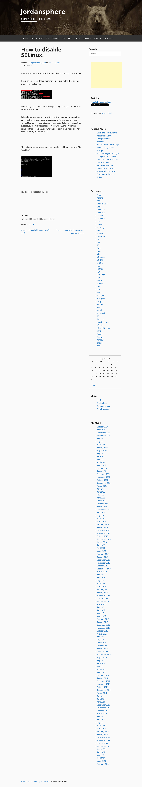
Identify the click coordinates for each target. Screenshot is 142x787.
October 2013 (102, 710)
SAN (98, 307)
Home (25, 38)
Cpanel (100, 215)
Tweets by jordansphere (101, 102)
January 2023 (102, 447)
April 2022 (101, 462)
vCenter (100, 325)
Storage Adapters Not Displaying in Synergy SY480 (106, 174)
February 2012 (103, 764)
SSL (98, 316)
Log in (99, 400)
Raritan (100, 304)
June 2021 (101, 492)
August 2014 (102, 693)
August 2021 (102, 486)
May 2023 (100, 441)
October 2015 (102, 651)
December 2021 (103, 474)
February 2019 (103, 554)
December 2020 (103, 509)
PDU (99, 289)
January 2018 (102, 592)
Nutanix (100, 283)
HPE (98, 242)
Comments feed (103, 406)
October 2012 (102, 743)
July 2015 (100, 660)
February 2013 (103, 731)
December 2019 (103, 530)
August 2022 (102, 450)
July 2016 (100, 636)
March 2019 (101, 551)
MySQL (100, 263)
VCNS (99, 331)
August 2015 (102, 657)
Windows (98, 38)
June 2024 (101, 429)
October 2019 (102, 536)
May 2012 (100, 755)
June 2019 (101, 545)
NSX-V (99, 280)
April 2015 (101, 669)
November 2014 (103, 684)
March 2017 (101, 616)
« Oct (93, 385)
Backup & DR (37, 38)
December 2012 (103, 737)
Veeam (99, 334)
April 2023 (101, 444)
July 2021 (100, 489)
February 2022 (103, 468)
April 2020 (101, 518)
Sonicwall (101, 313)
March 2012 (101, 761)
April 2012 (101, 758)
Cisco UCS (101, 212)
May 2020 (100, 515)
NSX (98, 272)
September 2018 (104, 568)
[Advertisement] (106, 75)
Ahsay (99, 195)
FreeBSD (100, 233)
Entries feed (102, 403)
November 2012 (103, 740)
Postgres (100, 295)
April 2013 (101, 725)
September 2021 (104, 483)
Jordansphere (43, 11)
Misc (78, 38)
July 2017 (100, 607)
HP (98, 239)
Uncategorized (103, 322)
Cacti (99, 206)
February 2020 (103, 524)
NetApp (100, 269)
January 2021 (102, 506)
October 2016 (102, 631)
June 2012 (101, 752)
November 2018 (103, 563)
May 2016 (100, 639)
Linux (70, 38)
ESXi (98, 230)
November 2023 (103, 435)
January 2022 (102, 471)
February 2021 (103, 503)
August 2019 (102, 542)
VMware (87, 38)
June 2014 (101, 699)
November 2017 (103, 595)
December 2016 (103, 625)
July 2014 (100, 696)
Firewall (55, 38)
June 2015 (101, 663)
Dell (98, 221)
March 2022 (101, 465)
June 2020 (101, 512)
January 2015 (102, 678)
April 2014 (101, 702)
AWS (98, 201)
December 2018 (103, 560)
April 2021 (101, 498)
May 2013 (100, 722)
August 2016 (102, 634)
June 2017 (101, 610)
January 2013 (102, 734)
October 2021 (102, 480)
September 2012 (104, 746)
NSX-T (99, 277)
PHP (98, 292)
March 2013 (101, 728)
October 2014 (102, 687)
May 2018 (100, 580)
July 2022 (100, 453)
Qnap (99, 301)
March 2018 (101, 586)
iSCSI (99, 248)
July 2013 (100, 716)
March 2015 (101, 672)
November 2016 (103, 628)
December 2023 (103, 432)
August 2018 (102, 571)
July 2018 (100, 574)
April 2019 (101, 548)
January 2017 (102, 622)
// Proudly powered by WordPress (35, 781)
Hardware (101, 236)
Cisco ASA (101, 209)
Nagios (99, 266)
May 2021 (100, 494)
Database (101, 218)
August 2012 (102, 749)
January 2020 (102, 527)
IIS (98, 245)
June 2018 (101, 577)
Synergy (100, 319)
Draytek (100, 224)
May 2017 (100, 613)
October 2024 (102, 427)
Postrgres (101, 298)
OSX (98, 286)
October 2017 (102, 598)
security (100, 310)
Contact (109, 38)
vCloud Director (103, 328)
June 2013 (101, 719)
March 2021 (101, 500)
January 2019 (102, 557)
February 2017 (103, 619)
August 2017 (102, 604)
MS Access (101, 257)
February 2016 (103, 645)
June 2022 (101, 456)
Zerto (99, 345)
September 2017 (104, 601)
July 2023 (100, 438)
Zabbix (99, 343)
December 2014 (103, 681)
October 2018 (102, 565)
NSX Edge (101, 274)
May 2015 (100, 666)
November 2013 (103, 707)
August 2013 (102, 713)
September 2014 (104, 690)
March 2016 (101, 642)
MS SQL (100, 260)
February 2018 (103, 589)
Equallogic (101, 227)
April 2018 (101, 583)
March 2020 (101, 521)
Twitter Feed (106, 113)
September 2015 (104, 654)
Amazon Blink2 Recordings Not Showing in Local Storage (108, 147)
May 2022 (100, 459)
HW (63, 38)
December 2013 (103, 705)
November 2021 (103, 477)
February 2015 (103, 675)
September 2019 (104, 539)
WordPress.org (103, 409)
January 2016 (102, 648)
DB (47, 38)
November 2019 (103, 533)
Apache (100, 198)
